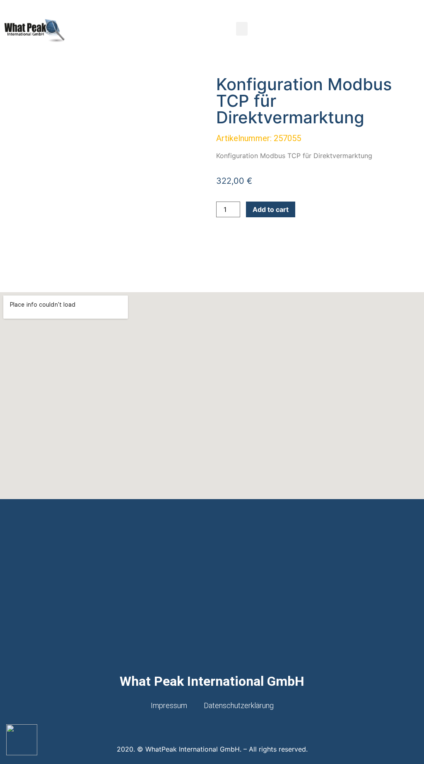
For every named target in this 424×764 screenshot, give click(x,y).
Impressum (169, 705)
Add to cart (271, 209)
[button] (242, 29)
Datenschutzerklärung (239, 705)
